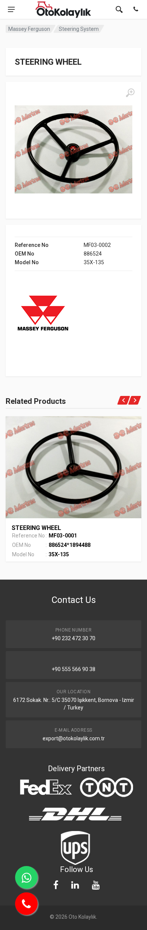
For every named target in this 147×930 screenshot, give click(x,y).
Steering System (79, 29)
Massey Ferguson (29, 29)
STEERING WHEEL (36, 527)
